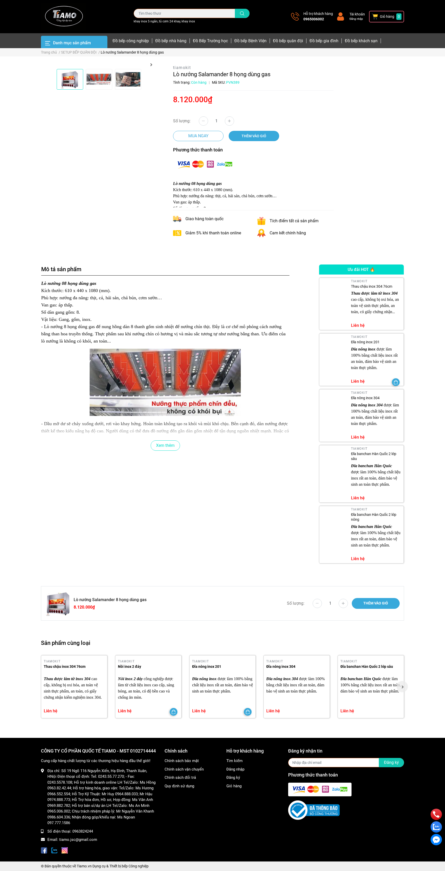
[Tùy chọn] (396, 382)
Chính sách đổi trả (180, 777)
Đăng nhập (356, 19)
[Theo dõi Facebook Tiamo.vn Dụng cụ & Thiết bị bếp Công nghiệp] (44, 850)
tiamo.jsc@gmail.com (78, 839)
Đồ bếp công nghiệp (131, 40)
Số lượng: (182, 120)
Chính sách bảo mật (182, 760)
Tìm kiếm (234, 760)
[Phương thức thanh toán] (204, 163)
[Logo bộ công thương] (314, 810)
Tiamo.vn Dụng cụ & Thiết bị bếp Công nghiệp (113, 866)
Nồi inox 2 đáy (129, 666)
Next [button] (151, 64)
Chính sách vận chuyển (184, 769)
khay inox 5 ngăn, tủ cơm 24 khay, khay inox (164, 21)
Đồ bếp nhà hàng (170, 40)
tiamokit (182, 67)
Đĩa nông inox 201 (365, 342)
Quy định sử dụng (179, 786)
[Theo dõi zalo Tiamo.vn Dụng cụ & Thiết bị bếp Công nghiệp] (54, 850)
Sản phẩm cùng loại (65, 642)
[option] (70, 79)
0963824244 (82, 831)
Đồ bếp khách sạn (361, 40)
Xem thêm (165, 445)
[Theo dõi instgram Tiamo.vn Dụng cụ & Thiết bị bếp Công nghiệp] (65, 850)
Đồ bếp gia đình (324, 40)
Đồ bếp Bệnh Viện (250, 40)
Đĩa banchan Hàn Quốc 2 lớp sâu (366, 666)
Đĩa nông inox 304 (365, 398)
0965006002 (313, 19)
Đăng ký (233, 777)
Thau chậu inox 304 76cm (371, 286)
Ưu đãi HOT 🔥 (361, 269)
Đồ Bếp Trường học (210, 40)
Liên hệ (358, 325)
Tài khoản (357, 14)
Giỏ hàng (234, 786)
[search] (242, 13)
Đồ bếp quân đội (288, 40)
